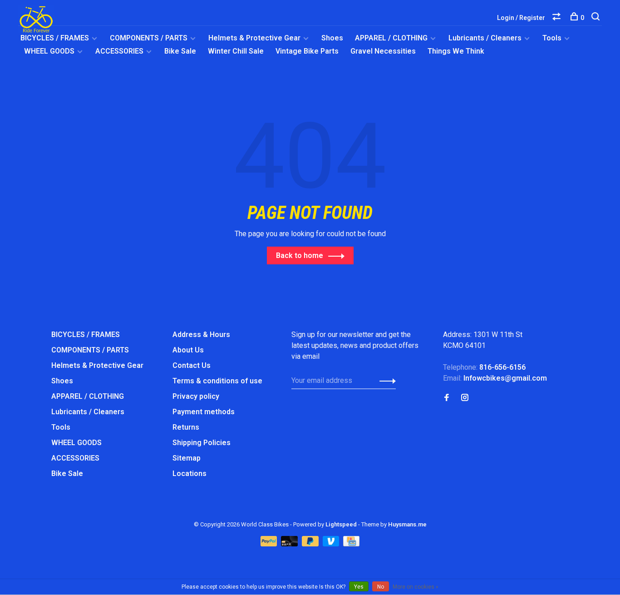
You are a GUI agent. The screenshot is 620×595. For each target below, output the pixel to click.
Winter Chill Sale (236, 51)
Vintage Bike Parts (307, 51)
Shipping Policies (201, 442)
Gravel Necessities (383, 51)
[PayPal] (270, 544)
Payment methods (203, 411)
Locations (189, 473)
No (380, 587)
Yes (359, 587)
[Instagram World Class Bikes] (464, 398)
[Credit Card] (351, 544)
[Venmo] (332, 544)
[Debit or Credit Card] (290, 544)
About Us (188, 350)
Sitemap (186, 458)
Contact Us (191, 365)
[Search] (596, 17)
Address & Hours (201, 334)
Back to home (299, 255)
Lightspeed (341, 524)
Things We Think (456, 51)
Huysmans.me (407, 524)
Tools (551, 38)
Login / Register (521, 17)
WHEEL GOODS (49, 51)
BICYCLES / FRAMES (54, 38)
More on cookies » (415, 587)
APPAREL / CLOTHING (391, 38)
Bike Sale (180, 51)
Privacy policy (195, 396)
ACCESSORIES (119, 51)
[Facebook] (446, 398)
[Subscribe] (385, 381)
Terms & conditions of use (217, 381)
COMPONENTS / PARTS (148, 38)
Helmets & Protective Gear (254, 38)
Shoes (332, 38)
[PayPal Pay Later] (311, 544)
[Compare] (557, 17)
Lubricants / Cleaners (485, 38)
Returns (185, 427)
